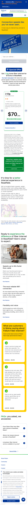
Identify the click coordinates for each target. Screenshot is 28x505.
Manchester (19, 222)
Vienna (16, 223)
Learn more (14, 168)
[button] (3, 206)
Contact (3, 468)
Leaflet (16, 216)
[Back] (2, 110)
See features (6, 281)
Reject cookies (11, 497)
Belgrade (3, 223)
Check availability (7, 15)
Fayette (6, 222)
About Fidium (4, 458)
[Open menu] (25, 15)
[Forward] (26, 110)
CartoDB (20, 216)
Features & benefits (10, 128)
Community (4, 461)
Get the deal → (6, 6)
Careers (3, 465)
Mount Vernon (9, 223)
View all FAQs (12, 451)
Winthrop (14, 222)
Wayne (10, 222)
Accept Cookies (11, 501)
